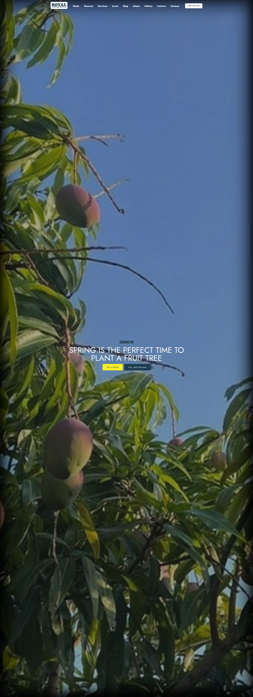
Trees (130, 342)
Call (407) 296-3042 (137, 367)
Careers (161, 6)
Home (76, 6)
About (136, 6)
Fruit (122, 342)
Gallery (148, 6)
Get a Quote (113, 367)
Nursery (88, 6)
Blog (125, 6)
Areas (115, 6)
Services (102, 6)
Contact (175, 6)
